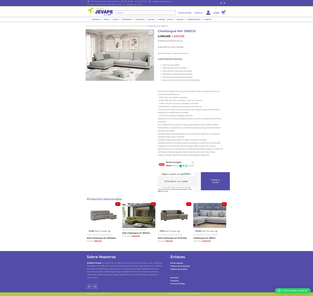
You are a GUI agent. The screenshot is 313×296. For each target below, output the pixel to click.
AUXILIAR (180, 19)
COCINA (170, 19)
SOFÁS (106, 19)
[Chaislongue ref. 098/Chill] (120, 55)
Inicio (88, 26)
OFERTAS (207, 19)
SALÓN (115, 19)
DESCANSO (140, 19)
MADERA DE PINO (193, 19)
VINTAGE (161, 19)
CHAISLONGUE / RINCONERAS (132, 26)
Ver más (165, 191)
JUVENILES (96, 19)
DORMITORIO (127, 19)
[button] (293, 290)
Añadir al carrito (215, 181)
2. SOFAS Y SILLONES (108, 26)
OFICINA (151, 19)
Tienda (94, 26)
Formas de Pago (177, 284)
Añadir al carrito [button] (99, 246)
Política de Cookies (178, 269)
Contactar (198, 13)
